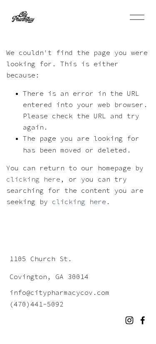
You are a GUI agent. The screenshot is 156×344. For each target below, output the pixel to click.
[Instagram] (129, 320)
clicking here (33, 179)
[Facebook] (143, 320)
